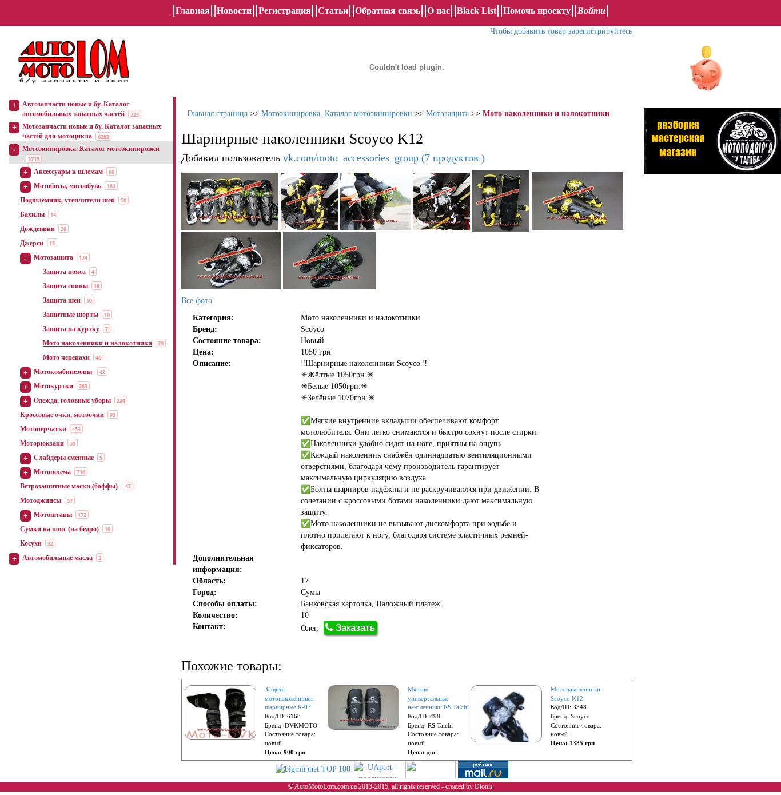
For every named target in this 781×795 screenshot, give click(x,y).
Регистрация (284, 10)
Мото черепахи (66, 357)
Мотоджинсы (40, 500)
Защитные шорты (70, 315)
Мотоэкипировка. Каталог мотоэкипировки (91, 149)
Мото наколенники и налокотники (97, 343)
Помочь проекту (537, 10)
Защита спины (65, 286)
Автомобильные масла (57, 558)
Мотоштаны (53, 515)
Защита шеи (62, 300)
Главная (193, 10)
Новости (234, 10)
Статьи (333, 10)
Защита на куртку (71, 329)
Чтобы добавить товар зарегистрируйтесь (561, 31)
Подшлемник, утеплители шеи (67, 200)
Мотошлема (52, 472)
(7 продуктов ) (384, 158)
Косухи (31, 543)
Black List (476, 10)
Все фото (196, 300)
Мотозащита (53, 257)
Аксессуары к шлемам (68, 172)
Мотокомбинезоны (64, 372)
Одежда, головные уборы (72, 400)
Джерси (31, 243)
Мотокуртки (53, 386)
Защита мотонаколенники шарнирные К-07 (289, 698)
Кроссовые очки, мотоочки (62, 415)
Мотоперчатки (43, 429)
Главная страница (217, 113)
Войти (591, 10)
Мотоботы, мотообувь (67, 186)
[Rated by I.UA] (430, 768)
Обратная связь (387, 10)
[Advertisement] (712, 300)
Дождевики (37, 229)
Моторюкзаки (42, 443)
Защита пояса (64, 272)
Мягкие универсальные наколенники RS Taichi (438, 698)
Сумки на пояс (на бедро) (59, 529)
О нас (438, 10)
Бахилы (32, 214)
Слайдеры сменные (64, 458)
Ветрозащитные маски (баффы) (69, 486)
